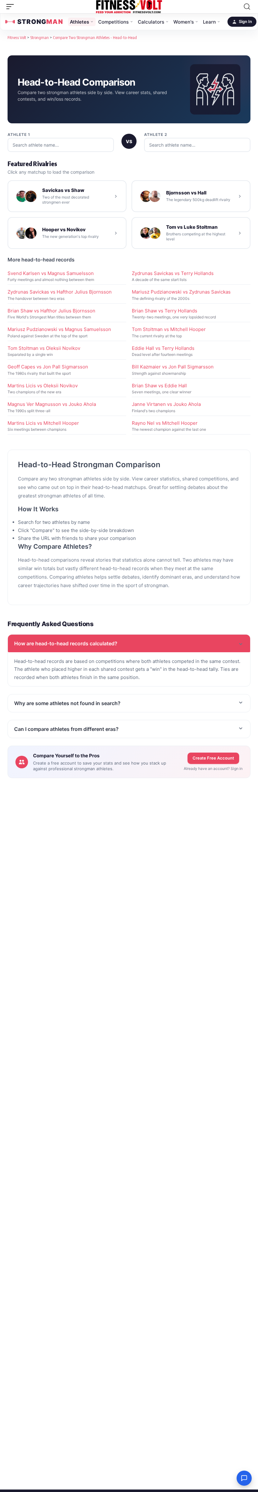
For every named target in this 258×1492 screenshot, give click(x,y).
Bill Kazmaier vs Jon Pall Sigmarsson (173, 367)
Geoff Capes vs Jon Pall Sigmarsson (48, 367)
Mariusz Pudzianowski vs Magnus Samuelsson (59, 329)
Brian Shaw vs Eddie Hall (159, 386)
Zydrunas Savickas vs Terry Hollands (173, 273)
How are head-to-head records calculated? (65, 643)
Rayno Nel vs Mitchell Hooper (165, 423)
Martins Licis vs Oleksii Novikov (43, 386)
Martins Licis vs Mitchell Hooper (43, 423)
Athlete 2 (155, 134)
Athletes (79, 22)
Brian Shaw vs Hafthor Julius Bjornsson (51, 311)
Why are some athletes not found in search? (67, 703)
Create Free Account (213, 757)
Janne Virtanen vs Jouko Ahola (166, 404)
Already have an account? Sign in (213, 768)
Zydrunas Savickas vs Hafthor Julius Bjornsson (60, 292)
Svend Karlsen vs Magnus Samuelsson (51, 273)
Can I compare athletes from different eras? (66, 729)
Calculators (151, 22)
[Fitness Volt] (129, 6)
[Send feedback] (244, 1478)
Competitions (113, 22)
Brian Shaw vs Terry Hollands (164, 311)
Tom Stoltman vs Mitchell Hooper (169, 329)
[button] (11, 6)
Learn (209, 22)
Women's (183, 22)
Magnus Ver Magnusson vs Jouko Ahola (52, 404)
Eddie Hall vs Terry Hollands (163, 348)
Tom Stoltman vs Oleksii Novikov (44, 348)
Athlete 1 (19, 134)
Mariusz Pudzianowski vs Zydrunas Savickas (181, 292)
